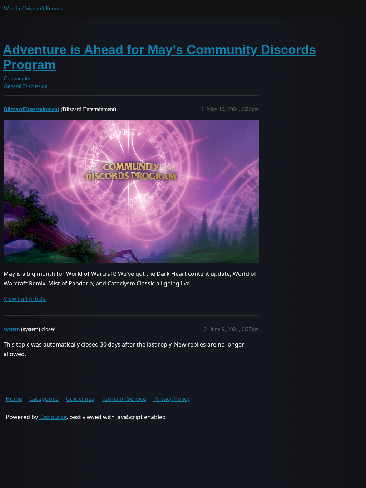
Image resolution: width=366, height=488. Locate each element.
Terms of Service (124, 399)
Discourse (52, 417)
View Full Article (25, 299)
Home (14, 399)
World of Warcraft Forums (33, 8)
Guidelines (80, 399)
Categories (44, 399)
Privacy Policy (171, 399)
